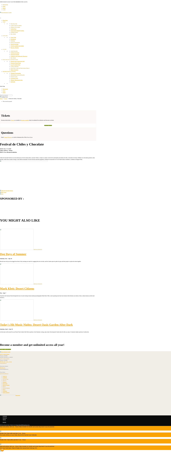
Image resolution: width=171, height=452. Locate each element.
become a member (25, 120)
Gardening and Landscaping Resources (19, 56)
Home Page (5, 20)
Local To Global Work (15, 64)
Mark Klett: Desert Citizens (17, 288)
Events (5, 98)
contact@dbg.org (3, 363)
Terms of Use (27, 425)
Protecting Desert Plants (16, 63)
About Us (4, 380)
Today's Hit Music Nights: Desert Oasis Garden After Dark (36, 324)
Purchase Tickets (48, 125)
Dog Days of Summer (13, 254)
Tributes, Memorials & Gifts (17, 80)
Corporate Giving (14, 78)
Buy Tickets (13, 34)
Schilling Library (14, 32)
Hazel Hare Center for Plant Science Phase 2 (20, 68)
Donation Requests (6, 388)
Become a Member (15, 47)
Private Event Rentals (15, 42)
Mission (4, 386)
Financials (4, 382)
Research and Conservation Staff (18, 61)
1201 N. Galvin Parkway (4, 354)
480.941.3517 (2, 367)
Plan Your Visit (14, 23)
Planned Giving (14, 76)
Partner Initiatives (6, 392)
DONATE (13, 81)
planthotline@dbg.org (4, 373)
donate (4, 8)
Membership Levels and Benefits (18, 75)
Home (1, 98)
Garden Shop (13, 28)
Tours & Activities (14, 44)
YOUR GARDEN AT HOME (17, 46)
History (4, 389)
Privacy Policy (18, 425)
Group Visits (13, 37)
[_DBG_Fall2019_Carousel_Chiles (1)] (6, 190)
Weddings (13, 40)
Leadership (5, 377)
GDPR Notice (23, 425)
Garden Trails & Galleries (16, 25)
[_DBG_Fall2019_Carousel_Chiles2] (1, 194)
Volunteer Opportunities (16, 73)
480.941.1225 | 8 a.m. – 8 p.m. (6, 361)
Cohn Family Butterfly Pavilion (17, 30)
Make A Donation (14, 69)
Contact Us (5, 376)
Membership (5, 4)
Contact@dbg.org (8, 137)
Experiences (13, 39)
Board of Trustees (6, 385)
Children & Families (15, 52)
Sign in (12, 120)
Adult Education (14, 51)
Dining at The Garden (15, 27)
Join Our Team (5, 379)
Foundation (5, 391)
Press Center (5, 383)
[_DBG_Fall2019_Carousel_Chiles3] (3, 192)
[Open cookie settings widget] (2, 449)
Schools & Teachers (15, 54)
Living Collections (15, 66)
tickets (4, 6)
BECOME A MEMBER (5, 349)
